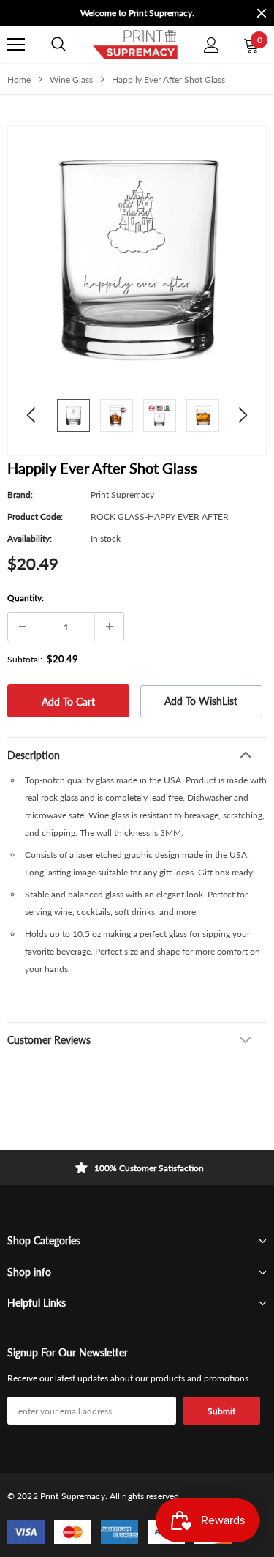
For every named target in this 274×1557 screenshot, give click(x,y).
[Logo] (135, 44)
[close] (261, 13)
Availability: (29, 538)
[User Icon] (211, 45)
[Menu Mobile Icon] (16, 44)
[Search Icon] (58, 44)
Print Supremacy (122, 494)
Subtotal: (24, 659)
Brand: (20, 494)
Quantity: (25, 597)
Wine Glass (71, 79)
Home (19, 79)
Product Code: (35, 516)
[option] (137, 13)
